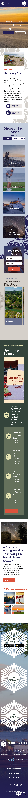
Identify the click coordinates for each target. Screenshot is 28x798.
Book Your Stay (8, 32)
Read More (8, 580)
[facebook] (7, 785)
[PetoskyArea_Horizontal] (6, 2)
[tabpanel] (14, 190)
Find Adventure (20, 32)
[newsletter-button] (14, 104)
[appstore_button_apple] (9, 645)
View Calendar (11, 511)
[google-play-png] (19, 645)
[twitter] (11, 785)
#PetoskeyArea (15, 589)
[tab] (7, 138)
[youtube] (17, 785)
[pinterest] (21, 785)
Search (14, 269)
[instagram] (14, 785)
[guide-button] (14, 111)
